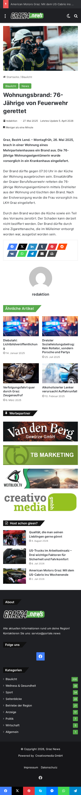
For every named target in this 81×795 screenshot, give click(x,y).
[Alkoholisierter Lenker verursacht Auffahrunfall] (60, 373)
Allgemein (12, 732)
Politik (10, 718)
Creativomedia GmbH (49, 755)
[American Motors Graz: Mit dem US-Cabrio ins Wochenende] (14, 576)
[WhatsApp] (21, 254)
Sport (9, 692)
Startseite (12, 77)
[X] (21, 247)
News (25, 86)
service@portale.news (46, 633)
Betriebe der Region (19, 705)
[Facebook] (11, 247)
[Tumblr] (41, 247)
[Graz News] (27, 15)
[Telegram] (31, 254)
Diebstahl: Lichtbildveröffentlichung (20, 344)
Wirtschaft (13, 725)
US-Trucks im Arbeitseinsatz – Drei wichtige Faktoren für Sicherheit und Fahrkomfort (50, 555)
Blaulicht (26, 77)
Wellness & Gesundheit (21, 685)
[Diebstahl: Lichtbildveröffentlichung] (21, 326)
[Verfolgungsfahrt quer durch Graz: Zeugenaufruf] (21, 373)
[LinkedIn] (31, 247)
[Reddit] (61, 247)
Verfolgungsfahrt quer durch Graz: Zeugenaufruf (19, 391)
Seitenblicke (14, 699)
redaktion (11, 120)
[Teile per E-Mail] (41, 254)
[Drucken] (51, 254)
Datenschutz (49, 767)
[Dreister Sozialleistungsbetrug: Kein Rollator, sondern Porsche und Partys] (60, 326)
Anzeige (11, 712)
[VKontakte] (11, 254)
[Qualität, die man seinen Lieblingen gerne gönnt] (14, 538)
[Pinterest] (51, 247)
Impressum (31, 767)
